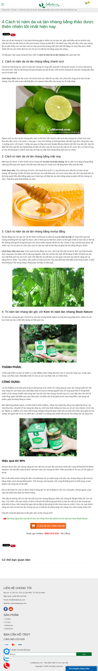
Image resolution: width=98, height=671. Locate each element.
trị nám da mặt (65, 237)
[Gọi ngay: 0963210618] (6, 665)
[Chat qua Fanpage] (7, 651)
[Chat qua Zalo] (7, 658)
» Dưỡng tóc (8, 629)
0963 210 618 (51, 533)
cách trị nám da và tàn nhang (52, 55)
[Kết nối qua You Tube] (11, 609)
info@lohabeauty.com (17, 600)
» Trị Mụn (7, 619)
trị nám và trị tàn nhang (53, 162)
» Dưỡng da (8, 625)
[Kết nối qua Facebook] (6, 609)
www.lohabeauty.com (19, 603)
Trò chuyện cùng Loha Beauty (79, 669)
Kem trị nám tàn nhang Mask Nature (68, 311)
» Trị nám (7, 622)
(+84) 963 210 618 (19, 596)
